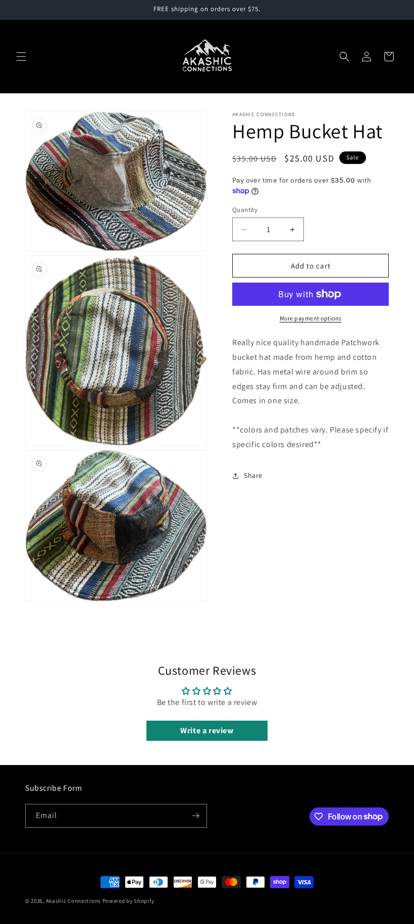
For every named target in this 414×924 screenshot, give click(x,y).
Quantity (244, 209)
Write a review (206, 730)
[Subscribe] (195, 816)
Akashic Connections (73, 900)
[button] (21, 56)
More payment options (311, 318)
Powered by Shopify (128, 900)
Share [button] (253, 475)
